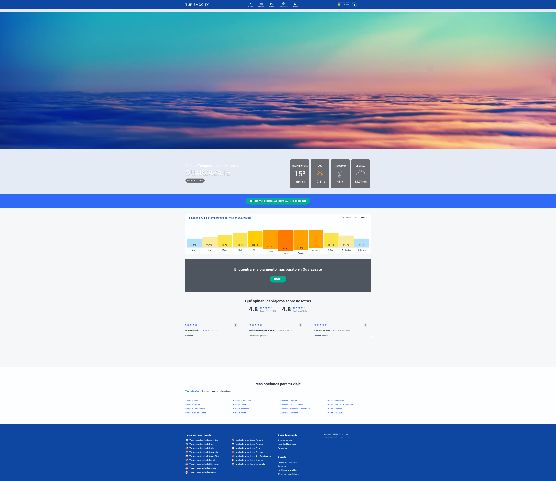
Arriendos (282, 448)
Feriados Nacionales (287, 444)
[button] (354, 4)
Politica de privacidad (287, 470)
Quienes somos (285, 440)
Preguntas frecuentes (287, 462)
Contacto (282, 466)
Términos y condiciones (288, 474)
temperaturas (351, 217)
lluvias (364, 217)
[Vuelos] (197, 4)
